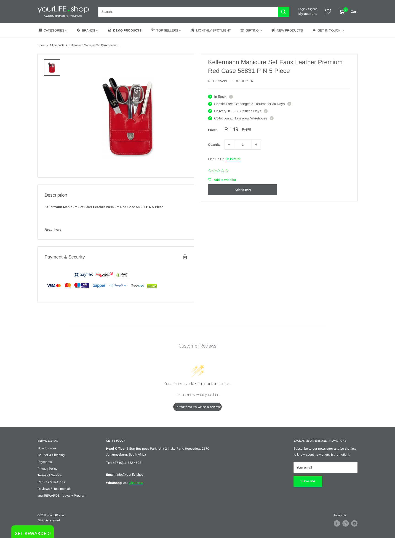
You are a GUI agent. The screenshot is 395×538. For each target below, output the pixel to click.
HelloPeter (232, 159)
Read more (53, 229)
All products (57, 45)
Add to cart (243, 190)
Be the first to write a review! (197, 407)
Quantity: (215, 144)
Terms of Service (49, 475)
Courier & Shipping (51, 455)
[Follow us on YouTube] (354, 523)
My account (307, 14)
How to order (46, 448)
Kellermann (217, 81)
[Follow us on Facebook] (337, 523)
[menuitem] (52, 30)
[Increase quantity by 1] (256, 144)
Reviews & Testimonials (54, 489)
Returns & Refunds (51, 482)
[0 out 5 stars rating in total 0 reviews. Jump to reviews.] (219, 171)
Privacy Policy (47, 468)
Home (41, 45)
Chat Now (136, 483)
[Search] (283, 12)
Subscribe (307, 481)
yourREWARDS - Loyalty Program (61, 495)
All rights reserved (48, 520)
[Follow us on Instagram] (345, 523)
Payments (44, 462)
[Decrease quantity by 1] (229, 144)
